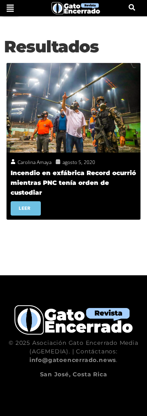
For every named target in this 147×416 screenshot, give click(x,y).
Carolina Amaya (34, 162)
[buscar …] (132, 8)
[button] (10, 8)
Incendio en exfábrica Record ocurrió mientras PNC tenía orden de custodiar (73, 182)
